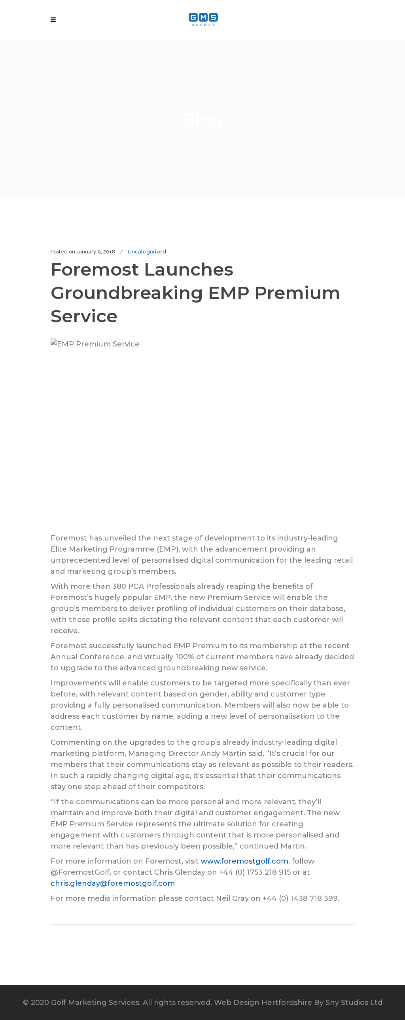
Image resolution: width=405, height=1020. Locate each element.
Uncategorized (147, 252)
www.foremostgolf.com (244, 861)
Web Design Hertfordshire (263, 1002)
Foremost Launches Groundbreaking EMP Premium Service (196, 292)
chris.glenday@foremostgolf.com (113, 883)
